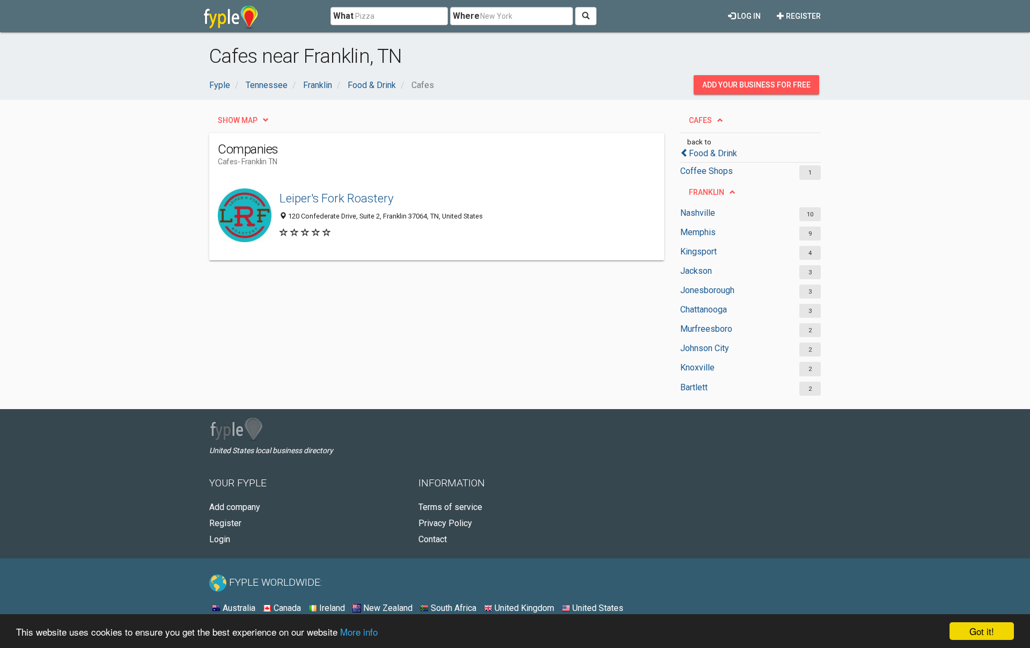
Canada (286, 608)
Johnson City (704, 348)
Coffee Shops (706, 171)
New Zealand (387, 608)
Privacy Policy (445, 523)
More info (359, 631)
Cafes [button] (700, 120)
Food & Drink (713, 153)
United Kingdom (523, 608)
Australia (237, 608)
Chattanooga (703, 309)
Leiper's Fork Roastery (336, 198)
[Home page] (231, 16)
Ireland (331, 608)
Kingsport (698, 251)
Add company (234, 507)
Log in (748, 16)
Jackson (696, 271)
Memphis (698, 232)
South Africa (452, 608)
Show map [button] (238, 120)
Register (802, 16)
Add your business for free (756, 85)
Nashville (697, 213)
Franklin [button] (706, 192)
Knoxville (697, 367)
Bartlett (694, 387)
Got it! (981, 631)
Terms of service (450, 507)
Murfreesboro (706, 329)
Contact (432, 539)
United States (596, 608)
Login (219, 539)
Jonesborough (707, 290)
